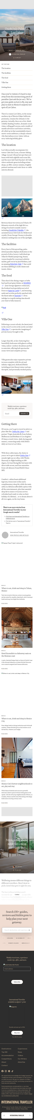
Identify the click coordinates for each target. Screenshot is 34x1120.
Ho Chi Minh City (17, 938)
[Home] (17, 1115)
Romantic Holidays (17, 943)
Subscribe (23, 413)
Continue (17, 894)
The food (4, 77)
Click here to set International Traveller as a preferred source (17, 517)
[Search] (29, 1115)
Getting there (6, 87)
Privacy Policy (24, 1109)
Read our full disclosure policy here (16, 1095)
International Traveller (17, 532)
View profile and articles (19, 535)
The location (5, 68)
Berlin (26, 938)
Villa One (4, 82)
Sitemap (8, 1109)
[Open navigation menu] (4, 1115)
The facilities (6, 73)
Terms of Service (15, 1109)
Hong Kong (7, 938)
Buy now (17, 1033)
